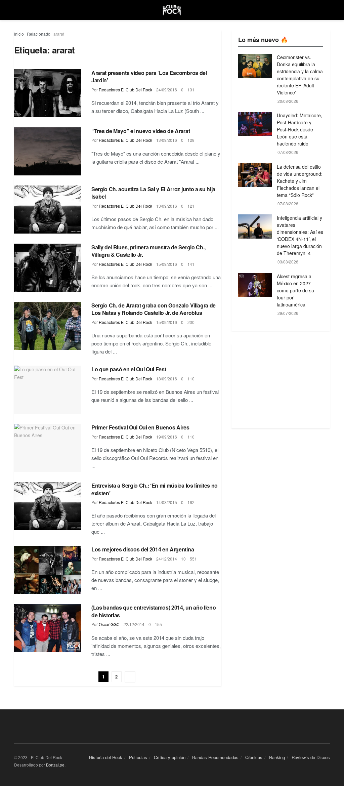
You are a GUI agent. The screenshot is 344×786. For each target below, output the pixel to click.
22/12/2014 (134, 624)
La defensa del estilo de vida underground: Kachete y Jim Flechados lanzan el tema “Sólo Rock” (299, 180)
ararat (58, 34)
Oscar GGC (109, 624)
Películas (138, 757)
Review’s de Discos (311, 757)
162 (191, 502)
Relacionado (38, 34)
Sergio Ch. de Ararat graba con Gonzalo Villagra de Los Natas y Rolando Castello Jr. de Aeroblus (153, 309)
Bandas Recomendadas (215, 757)
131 (191, 89)
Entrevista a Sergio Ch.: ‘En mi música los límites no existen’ (154, 489)
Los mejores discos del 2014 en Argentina (142, 549)
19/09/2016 (166, 437)
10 (183, 559)
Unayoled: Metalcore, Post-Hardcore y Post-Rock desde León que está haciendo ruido (299, 129)
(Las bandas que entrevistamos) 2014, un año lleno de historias (153, 611)
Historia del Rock (105, 757)
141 (191, 264)
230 (191, 322)
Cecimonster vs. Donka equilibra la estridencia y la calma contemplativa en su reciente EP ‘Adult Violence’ (300, 75)
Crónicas (253, 757)
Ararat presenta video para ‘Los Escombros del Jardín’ (149, 76)
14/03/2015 (166, 502)
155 (158, 624)
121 (191, 206)
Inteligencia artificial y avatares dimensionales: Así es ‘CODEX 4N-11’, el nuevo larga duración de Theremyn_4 (300, 235)
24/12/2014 (166, 559)
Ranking (277, 757)
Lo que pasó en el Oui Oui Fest (128, 369)
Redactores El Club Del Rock (125, 89)
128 (191, 140)
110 (191, 378)
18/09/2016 (166, 378)
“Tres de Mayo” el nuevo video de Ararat (140, 131)
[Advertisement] (280, 386)
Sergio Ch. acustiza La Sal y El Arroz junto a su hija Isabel (153, 192)
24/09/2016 (166, 89)
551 (193, 559)
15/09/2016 (166, 264)
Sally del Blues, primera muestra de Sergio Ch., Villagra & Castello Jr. (148, 250)
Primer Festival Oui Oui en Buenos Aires (140, 427)
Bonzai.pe (55, 765)
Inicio (19, 34)
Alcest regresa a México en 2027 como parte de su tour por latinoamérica (295, 290)
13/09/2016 (166, 140)
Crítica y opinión (169, 757)
